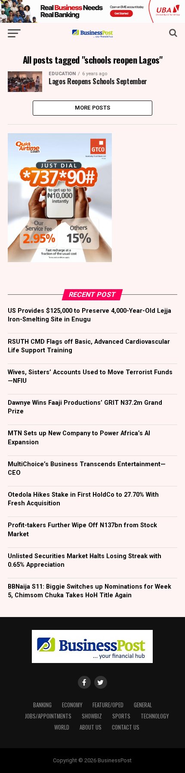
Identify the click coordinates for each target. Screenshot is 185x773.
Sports (121, 716)
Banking (42, 705)
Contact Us (125, 727)
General (143, 705)
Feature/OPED (107, 705)
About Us (91, 727)
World (61, 727)
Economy (72, 705)
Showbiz (92, 716)
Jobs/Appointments (48, 716)
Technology (155, 716)
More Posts (93, 107)
